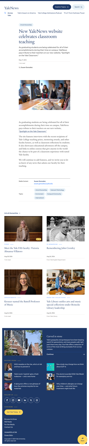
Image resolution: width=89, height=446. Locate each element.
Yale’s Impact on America (27, 13)
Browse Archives (10, 419)
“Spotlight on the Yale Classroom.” (33, 131)
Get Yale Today (12, 412)
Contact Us (8, 427)
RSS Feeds (8, 422)
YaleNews (11, 8)
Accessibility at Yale (10, 432)
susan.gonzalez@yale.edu (43, 184)
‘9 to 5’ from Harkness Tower (74, 13)
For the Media (9, 424)
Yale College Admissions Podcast (50, 13)
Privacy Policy (8, 435)
